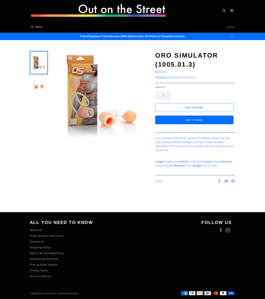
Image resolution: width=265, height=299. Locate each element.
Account (230, 27)
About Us (35, 230)
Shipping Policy (40, 247)
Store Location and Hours (46, 235)
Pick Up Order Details (43, 264)
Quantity (160, 87)
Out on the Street (47, 293)
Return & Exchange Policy (47, 253)
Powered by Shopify (68, 293)
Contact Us (37, 241)
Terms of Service (40, 276)
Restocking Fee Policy (44, 259)
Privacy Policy (38, 270)
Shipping (160, 77)
